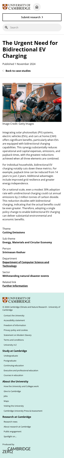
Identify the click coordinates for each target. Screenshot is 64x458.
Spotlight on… (10, 436)
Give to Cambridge (12, 391)
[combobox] (31, 27)
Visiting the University (14, 405)
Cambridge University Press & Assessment (23, 410)
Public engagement (12, 431)
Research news (10, 421)
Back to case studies (18, 71)
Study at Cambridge (14, 351)
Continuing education (14, 365)
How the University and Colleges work (21, 386)
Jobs (6, 396)
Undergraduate (11, 355)
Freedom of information (15, 325)
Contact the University (14, 315)
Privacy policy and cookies (16, 330)
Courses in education (13, 375)
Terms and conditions (14, 339)
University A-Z (10, 344)
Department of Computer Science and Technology (25, 264)
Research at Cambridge (16, 417)
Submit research (31, 17)
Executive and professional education (21, 370)
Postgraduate (10, 360)
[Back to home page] (37, 7)
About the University (15, 381)
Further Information (15, 286)
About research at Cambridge (17, 426)
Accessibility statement (14, 320)
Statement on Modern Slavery (18, 335)
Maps (6, 401)
